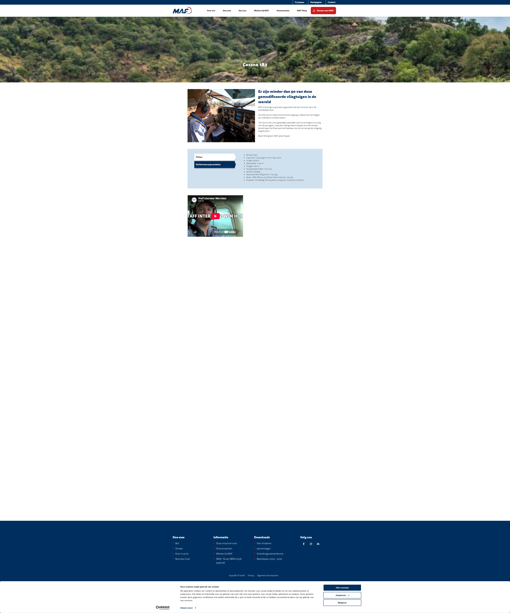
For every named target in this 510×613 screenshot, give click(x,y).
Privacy (251, 575)
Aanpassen (341, 595)
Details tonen (186, 608)
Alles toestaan (342, 588)
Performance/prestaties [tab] (208, 164)
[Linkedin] (318, 544)
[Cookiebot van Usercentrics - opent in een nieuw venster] (162, 608)
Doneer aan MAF (325, 10)
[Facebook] (304, 544)
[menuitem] (299, 2)
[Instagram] (311, 544)
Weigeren (342, 603)
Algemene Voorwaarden (267, 575)
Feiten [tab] (199, 157)
